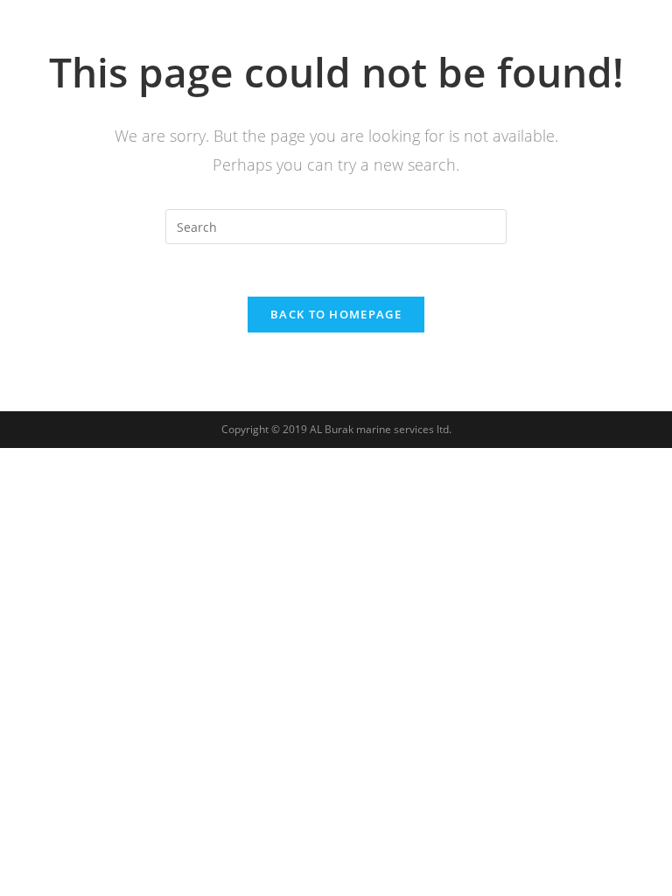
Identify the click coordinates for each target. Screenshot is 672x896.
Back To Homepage (336, 314)
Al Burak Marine (111, 32)
